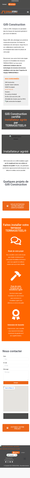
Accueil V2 (11, 12)
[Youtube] (10, 462)
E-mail (5, 362)
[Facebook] (6, 462)
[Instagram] (8, 462)
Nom (4, 356)
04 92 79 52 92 (9, 89)
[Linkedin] (12, 462)
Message (5, 369)
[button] (27, 12)
